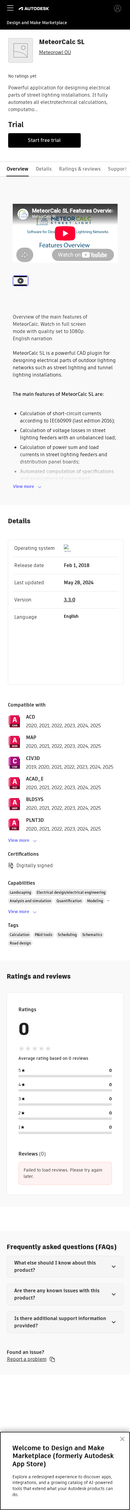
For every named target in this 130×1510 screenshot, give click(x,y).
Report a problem (27, 1359)
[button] (65, 1266)
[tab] (20, 288)
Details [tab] (44, 168)
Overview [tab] (17, 168)
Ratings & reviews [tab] (80, 168)
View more (23, 486)
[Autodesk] (34, 9)
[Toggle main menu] (10, 7)
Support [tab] (117, 168)
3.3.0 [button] (69, 599)
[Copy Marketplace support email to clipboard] (52, 1359)
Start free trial (44, 140)
